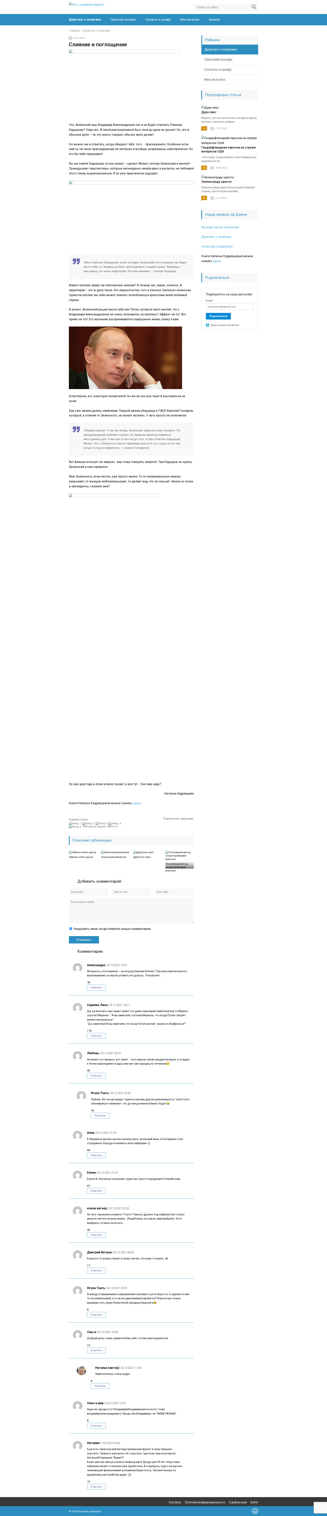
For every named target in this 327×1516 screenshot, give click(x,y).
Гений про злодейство (217, 246)
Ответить (96, 987)
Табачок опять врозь (81, 857)
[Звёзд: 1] (75, 823)
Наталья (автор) (107, 1368)
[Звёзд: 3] (102, 823)
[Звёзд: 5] (75, 826)
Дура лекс (208, 112)
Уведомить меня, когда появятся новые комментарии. (112, 929)
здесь (137, 803)
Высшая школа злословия (220, 227)
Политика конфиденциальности (205, 1502)
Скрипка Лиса (97, 1005)
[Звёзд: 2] (88, 823)
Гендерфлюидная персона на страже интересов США (228, 149)
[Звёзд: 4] (115, 823)
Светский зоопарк (123, 19)
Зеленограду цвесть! (216, 181)
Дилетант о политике (85, 19)
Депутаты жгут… (142, 857)
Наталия (93, 1443)
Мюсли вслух (189, 19)
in (255, 1511)
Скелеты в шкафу (158, 19)
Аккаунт (214, 19)
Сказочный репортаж (113, 857)
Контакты (175, 1502)
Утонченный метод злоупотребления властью (176, 867)
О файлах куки (238, 1502)
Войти (254, 1502)
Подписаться (218, 316)
